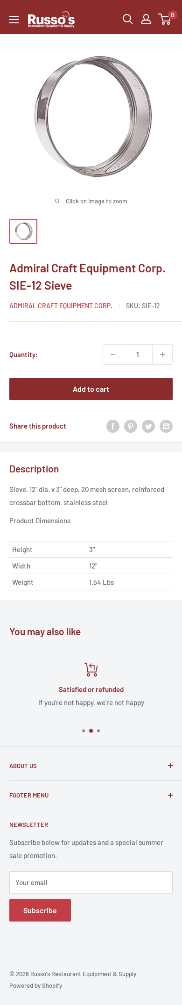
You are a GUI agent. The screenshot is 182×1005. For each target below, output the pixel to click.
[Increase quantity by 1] (162, 354)
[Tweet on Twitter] (148, 426)
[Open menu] (14, 19)
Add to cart (91, 388)
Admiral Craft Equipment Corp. (60, 306)
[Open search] (128, 19)
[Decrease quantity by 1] (113, 354)
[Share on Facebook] (112, 426)
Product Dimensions (39, 520)
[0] (165, 19)
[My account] (146, 19)
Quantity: (23, 354)
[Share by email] (166, 426)
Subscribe (40, 910)
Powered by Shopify (35, 985)
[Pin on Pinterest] (130, 426)
